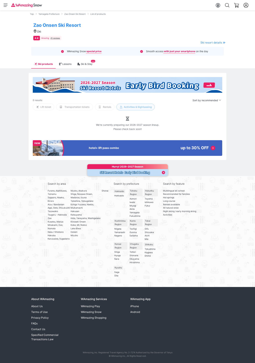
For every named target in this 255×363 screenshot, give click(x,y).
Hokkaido (119, 191)
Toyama (149, 198)
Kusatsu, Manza (55, 221)
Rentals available (171, 204)
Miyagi (133, 205)
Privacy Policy (40, 317)
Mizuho (74, 235)
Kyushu (118, 267)
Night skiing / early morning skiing (179, 211)
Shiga (117, 252)
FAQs (34, 323)
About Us (37, 306)
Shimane (134, 255)
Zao (50, 218)
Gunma (133, 232)
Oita (116, 275)
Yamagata (134, 212)
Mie (146, 239)
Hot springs (168, 197)
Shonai (105, 190)
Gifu (147, 229)
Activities (167, 214)
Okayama (134, 259)
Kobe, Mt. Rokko (79, 225)
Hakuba (52, 235)
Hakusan (75, 211)
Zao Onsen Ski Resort (75, 14)
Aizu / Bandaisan (56, 204)
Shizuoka (149, 232)
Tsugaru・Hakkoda (57, 214)
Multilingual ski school (174, 190)
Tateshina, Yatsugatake (82, 201)
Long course (169, 201)
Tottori (133, 252)
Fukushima (135, 216)
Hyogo (117, 255)
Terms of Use (39, 312)
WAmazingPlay (90, 306)
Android (135, 312)
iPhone (134, 306)
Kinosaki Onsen (78, 221)
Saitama (134, 235)
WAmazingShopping (93, 317)
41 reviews (55, 38)
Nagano (118, 235)
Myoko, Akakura (79, 190)
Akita (132, 209)
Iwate (132, 202)
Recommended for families (176, 194)
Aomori (133, 198)
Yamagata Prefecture (49, 14)
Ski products (45, 63)
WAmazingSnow (91, 312)
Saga (116, 272)
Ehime (148, 255)
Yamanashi (119, 232)
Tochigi (133, 229)
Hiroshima (135, 262)
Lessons (66, 63)
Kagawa (149, 252)
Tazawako (53, 211)
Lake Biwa (76, 228)
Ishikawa (149, 202)
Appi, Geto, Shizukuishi (59, 207)
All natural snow (171, 207)
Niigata (117, 229)
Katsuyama (76, 214)
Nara (116, 259)
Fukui (147, 205)
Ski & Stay (86, 63)
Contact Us (38, 329)
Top (32, 14)
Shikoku (149, 244)
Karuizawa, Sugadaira (59, 238)
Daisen (74, 232)
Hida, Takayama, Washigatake (85, 218)
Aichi (147, 235)
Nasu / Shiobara (55, 232)
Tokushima (150, 249)
